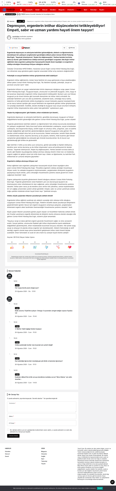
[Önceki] (2, 1)
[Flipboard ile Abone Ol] (26, 47)
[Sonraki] (2, 5)
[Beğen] (64, 48)
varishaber (16, 36)
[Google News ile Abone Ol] (13, 47)
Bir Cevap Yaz (14, 394)
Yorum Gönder (13, 436)
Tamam (100, 488)
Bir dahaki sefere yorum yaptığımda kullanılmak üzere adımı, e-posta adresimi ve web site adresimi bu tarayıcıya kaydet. (41, 431)
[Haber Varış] (8, 9)
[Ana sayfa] (21, 9)
